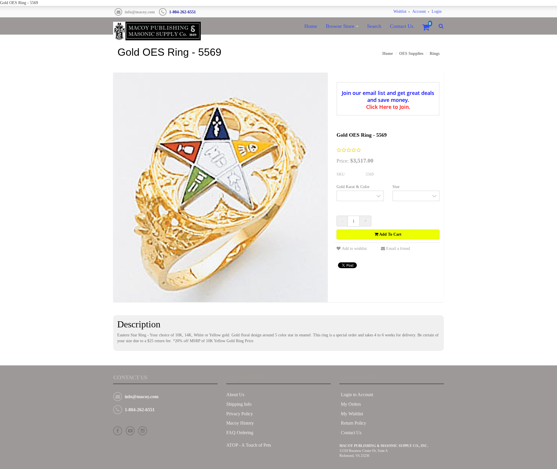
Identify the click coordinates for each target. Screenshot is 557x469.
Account (419, 11)
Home (310, 26)
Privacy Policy (239, 413)
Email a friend (398, 248)
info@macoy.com (140, 12)
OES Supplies (411, 53)
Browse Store (340, 26)
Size (396, 187)
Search (374, 26)
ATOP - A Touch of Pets (248, 445)
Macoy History (240, 423)
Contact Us (401, 26)
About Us (235, 394)
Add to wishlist (354, 248)
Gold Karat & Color (353, 187)
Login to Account (357, 394)
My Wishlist (352, 413)
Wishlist (399, 11)
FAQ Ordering (239, 432)
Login (437, 11)
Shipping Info (239, 404)
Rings (435, 53)
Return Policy (353, 423)
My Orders (351, 404)
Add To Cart (390, 234)
